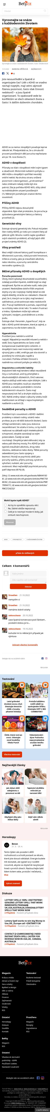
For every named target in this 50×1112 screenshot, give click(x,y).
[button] (45, 11)
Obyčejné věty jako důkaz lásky (12, 818)
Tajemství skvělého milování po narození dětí (35, 790)
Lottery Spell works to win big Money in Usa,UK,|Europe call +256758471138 (25, 922)
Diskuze (5, 1025)
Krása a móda (8, 977)
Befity (5, 1038)
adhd (6, 539)
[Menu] (4, 4)
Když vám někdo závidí (35, 818)
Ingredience (31, 1028)
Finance (5, 997)
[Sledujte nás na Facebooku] (43, 658)
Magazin (5, 1043)
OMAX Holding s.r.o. (18, 1103)
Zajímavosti (36, 69)
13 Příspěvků (10, 926)
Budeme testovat (33, 977)
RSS (3, 1010)
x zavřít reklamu (42, 1110)
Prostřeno (31, 1017)
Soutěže (5, 1028)
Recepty (29, 1025)
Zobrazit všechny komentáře (25, 645)
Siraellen (12, 595)
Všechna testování (12, 754)
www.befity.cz (43, 1089)
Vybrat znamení (13, 883)
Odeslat (28, 587)
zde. (28, 1099)
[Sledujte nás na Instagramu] (46, 658)
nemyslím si (14, 599)
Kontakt (5, 1031)
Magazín (6, 973)
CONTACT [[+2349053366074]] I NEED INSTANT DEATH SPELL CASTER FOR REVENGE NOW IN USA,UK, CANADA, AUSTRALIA (23, 937)
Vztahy (5, 1007)
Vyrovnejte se (17, 539)
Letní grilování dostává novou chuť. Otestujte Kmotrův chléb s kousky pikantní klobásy (13, 706)
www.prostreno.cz (30, 1089)
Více (6, 874)
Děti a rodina (7, 990)
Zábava (5, 994)
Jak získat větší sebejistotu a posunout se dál (13, 790)
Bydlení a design (9, 987)
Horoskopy (6, 1021)
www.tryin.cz (18, 1089)
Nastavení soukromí (10, 1067)
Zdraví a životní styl (10, 981)
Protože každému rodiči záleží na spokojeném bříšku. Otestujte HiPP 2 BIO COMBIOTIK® (37, 706)
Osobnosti (6, 1003)
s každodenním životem (34, 539)
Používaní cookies (9, 1063)
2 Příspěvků (10, 944)
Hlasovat (10, 522)
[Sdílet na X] (7, 73)
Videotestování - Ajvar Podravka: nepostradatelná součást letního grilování (36, 740)
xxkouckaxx (14, 615)
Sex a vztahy (7, 984)
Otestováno (31, 984)
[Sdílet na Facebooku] (3, 73)
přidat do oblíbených (25, 553)
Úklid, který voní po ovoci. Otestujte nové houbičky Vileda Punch (13, 739)
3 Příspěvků (10, 913)
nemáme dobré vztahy (19, 609)
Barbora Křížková (20, 69)
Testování (31, 973)
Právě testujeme (33, 981)
